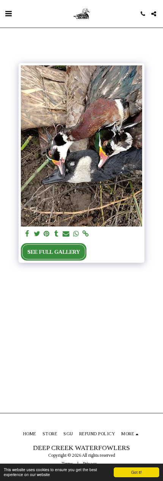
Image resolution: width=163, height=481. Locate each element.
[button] (8, 13)
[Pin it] (46, 233)
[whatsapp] (75, 233)
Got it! (136, 472)
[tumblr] (56, 233)
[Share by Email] (66, 233)
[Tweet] (36, 233)
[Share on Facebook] (27, 233)
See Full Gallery (53, 252)
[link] (85, 233)
